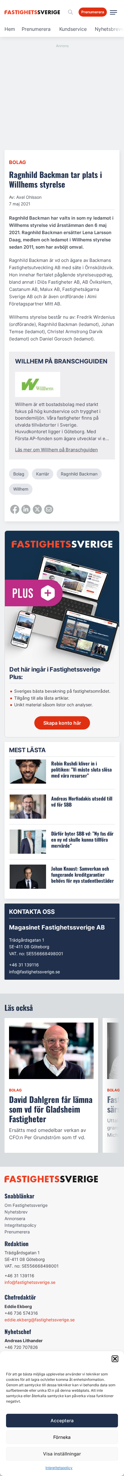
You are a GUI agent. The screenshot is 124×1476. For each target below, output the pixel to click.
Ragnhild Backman (79, 473)
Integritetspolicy (59, 1467)
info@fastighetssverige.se (34, 971)
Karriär (42, 473)
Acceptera (62, 1420)
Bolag (17, 162)
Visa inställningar (62, 1454)
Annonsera (15, 1218)
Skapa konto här (62, 723)
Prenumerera (36, 29)
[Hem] (33, 12)
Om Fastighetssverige (26, 1205)
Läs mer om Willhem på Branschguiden (56, 450)
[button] (115, 1359)
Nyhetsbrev (16, 1211)
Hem (10, 29)
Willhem (20, 488)
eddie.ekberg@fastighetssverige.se (40, 1319)
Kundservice (73, 29)
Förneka (62, 1437)
